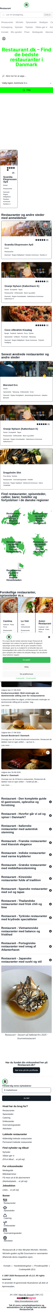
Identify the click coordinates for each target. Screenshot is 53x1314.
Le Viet (25, 621)
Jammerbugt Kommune (33, 395)
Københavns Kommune (35, 296)
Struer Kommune (31, 340)
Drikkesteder (18, 293)
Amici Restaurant (45, 622)
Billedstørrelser (9, 1174)
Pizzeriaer (24, 337)
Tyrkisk (31, 333)
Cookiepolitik (20, 678)
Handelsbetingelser (23, 1266)
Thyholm (41, 340)
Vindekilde (6, 485)
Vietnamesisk (25, 627)
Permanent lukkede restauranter (17, 1142)
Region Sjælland (16, 483)
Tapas (20, 289)
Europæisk (13, 289)
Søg (28, 90)
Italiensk (20, 333)
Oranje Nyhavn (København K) (22, 286)
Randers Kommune (32, 255)
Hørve (41, 483)
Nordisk (14, 476)
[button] (49, 637)
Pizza (26, 333)
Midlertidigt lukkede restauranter (17, 1139)
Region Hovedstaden (19, 296)
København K (9, 299)
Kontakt (6, 1266)
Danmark (6, 192)
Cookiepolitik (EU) (27, 1269)
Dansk (5, 185)
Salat (22, 624)
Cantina (7, 621)
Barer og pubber (29, 293)
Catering (6, 1118)
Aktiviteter (7, 1129)
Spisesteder (9, 337)
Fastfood (13, 333)
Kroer (32, 392)
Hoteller (30, 480)
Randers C (7, 204)
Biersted (6, 398)
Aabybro (44, 395)
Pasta (12, 624)
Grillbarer (17, 337)
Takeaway (32, 337)
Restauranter (7, 189)
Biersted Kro (10, 385)
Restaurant (5, 8)
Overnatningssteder (20, 480)
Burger (7, 333)
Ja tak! (26, 1098)
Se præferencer (26, 674)
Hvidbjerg (8, 342)
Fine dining (7, 476)
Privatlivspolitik (31, 678)
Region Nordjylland (17, 395)
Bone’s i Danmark (10, 775)
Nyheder (6, 1152)
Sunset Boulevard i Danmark (15, 736)
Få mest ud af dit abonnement (16, 1178)
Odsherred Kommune (30, 483)
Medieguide (8, 1170)
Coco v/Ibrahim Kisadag (18, 330)
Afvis (26, 667)
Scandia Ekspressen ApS (10, 179)
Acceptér (26, 660)
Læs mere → (6, 705)
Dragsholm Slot (12, 472)
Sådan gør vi (8, 1156)
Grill (47, 627)
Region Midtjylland (18, 255)
